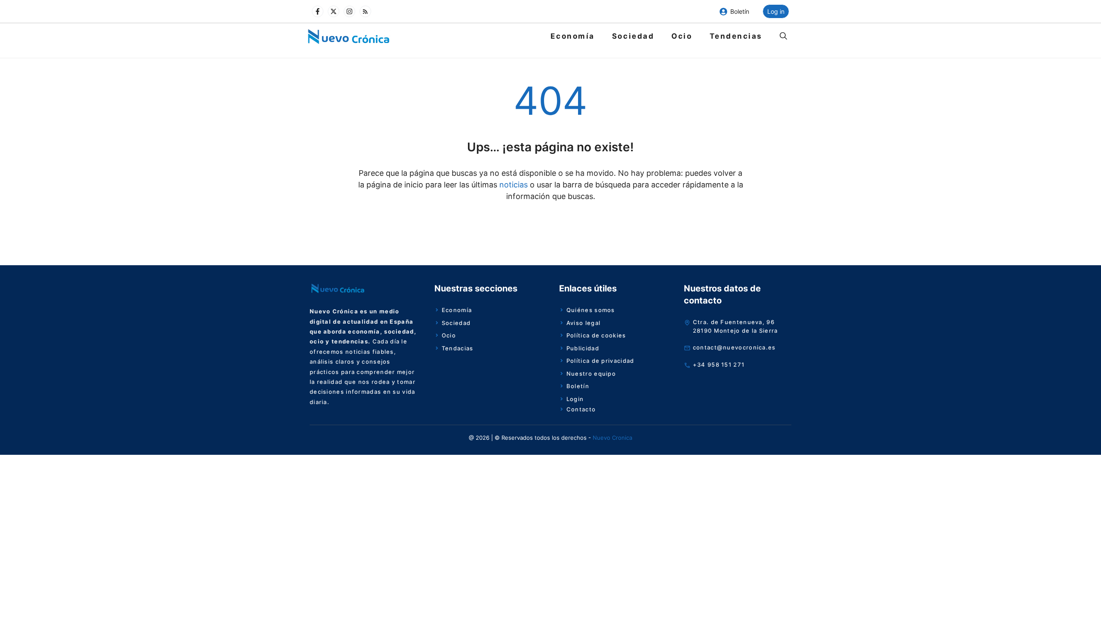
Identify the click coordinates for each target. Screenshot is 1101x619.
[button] (783, 36)
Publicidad (582, 348)
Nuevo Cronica (612, 437)
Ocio (681, 36)
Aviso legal (583, 322)
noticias (512, 184)
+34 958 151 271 (719, 364)
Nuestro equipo (591, 373)
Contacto (581, 409)
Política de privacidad (600, 360)
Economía (572, 36)
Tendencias (736, 36)
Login (575, 398)
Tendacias (458, 348)
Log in (775, 11)
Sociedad (633, 36)
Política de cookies (596, 335)
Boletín (739, 11)
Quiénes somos (590, 309)
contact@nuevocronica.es (734, 347)
